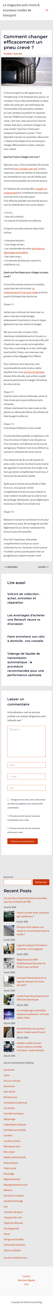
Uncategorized (11, 1228)
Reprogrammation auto (16, 1184)
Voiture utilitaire (12, 1250)
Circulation (9, 1108)
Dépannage (9, 1119)
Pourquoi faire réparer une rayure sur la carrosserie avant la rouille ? (33, 930)
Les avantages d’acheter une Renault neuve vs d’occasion (26, 620)
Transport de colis (13, 1217)
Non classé (9, 1151)
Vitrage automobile (13, 1239)
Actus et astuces (12, 1080)
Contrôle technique (14, 1113)
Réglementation (12, 1179)
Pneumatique (11, 1162)
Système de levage (13, 1201)
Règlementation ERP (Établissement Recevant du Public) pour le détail (31, 963)
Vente (7, 1233)
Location (8, 1135)
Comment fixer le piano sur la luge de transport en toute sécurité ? (31, 981)
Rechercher (9, 877)
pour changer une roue (25, 168)
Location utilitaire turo (15, 1257)
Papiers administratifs (15, 1157)
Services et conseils (14, 1195)
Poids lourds (10, 1168)
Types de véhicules (13, 1222)
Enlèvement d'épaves (15, 1124)
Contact (26, 1276)
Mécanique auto (12, 1146)
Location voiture (12, 1141)
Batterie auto (10, 1097)
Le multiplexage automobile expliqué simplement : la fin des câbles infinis (33, 1014)
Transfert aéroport (13, 1212)
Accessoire (9, 1069)
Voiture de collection (14, 1244)
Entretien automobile (15, 1130)
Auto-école (9, 1091)
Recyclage (9, 1173)
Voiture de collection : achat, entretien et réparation (23, 598)
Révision (8, 1190)
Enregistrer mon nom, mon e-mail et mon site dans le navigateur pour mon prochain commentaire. (26, 803)
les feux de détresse (34, 372)
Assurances (9, 1086)
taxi (5, 1206)
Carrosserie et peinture (15, 1102)
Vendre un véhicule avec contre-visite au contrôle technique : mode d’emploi (30, 1046)
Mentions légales (26, 1280)
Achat (6, 1075)
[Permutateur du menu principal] (47, 10)
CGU (26, 1284)
